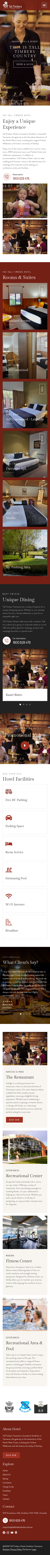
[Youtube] (12, 1532)
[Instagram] (8, 1532)
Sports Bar (13, 695)
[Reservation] (3, 102)
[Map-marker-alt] (16, 1532)
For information (19, 638)
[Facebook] (4, 1532)
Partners (6, 1549)
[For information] (7, 641)
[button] (44, 5)
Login (34, 1549)
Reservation (16, 101)
